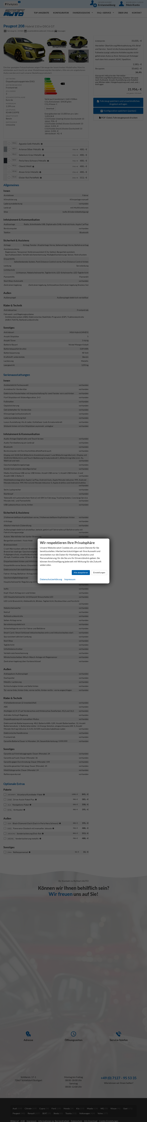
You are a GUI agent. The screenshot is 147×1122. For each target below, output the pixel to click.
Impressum (69, 579)
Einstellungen (99, 572)
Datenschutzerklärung (51, 579)
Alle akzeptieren (81, 572)
